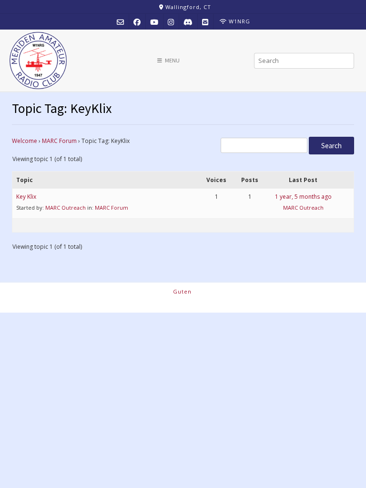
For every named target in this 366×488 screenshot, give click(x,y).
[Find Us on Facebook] (137, 22)
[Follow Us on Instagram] (171, 22)
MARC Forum (59, 141)
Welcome (24, 141)
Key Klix (26, 197)
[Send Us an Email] (120, 22)
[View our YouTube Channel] (154, 22)
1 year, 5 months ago (303, 197)
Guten (182, 291)
